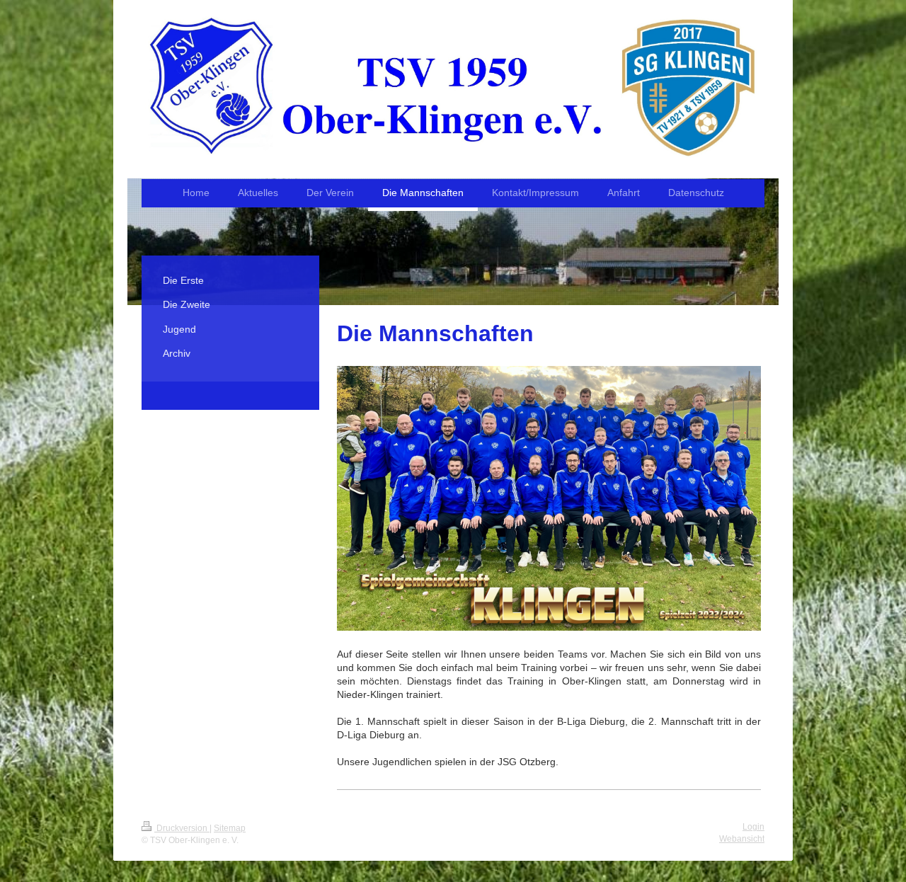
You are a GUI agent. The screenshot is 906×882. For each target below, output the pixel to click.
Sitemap (230, 828)
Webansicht (741, 839)
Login (753, 827)
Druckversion (182, 828)
